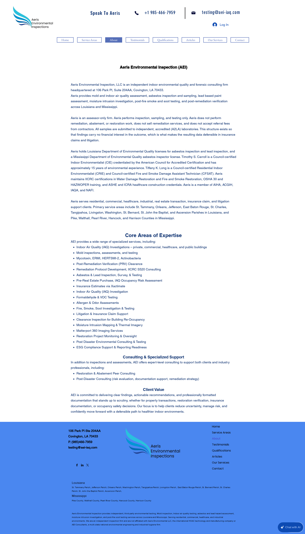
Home (216, 426)
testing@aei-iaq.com (82, 447)
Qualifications (221, 451)
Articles (217, 457)
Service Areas (221, 432)
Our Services (220, 463)
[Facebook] (77, 465)
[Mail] (193, 13)
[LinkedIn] (82, 465)
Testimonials (220, 444)
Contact (218, 469)
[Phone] (136, 13)
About (216, 438)
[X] (87, 465)
